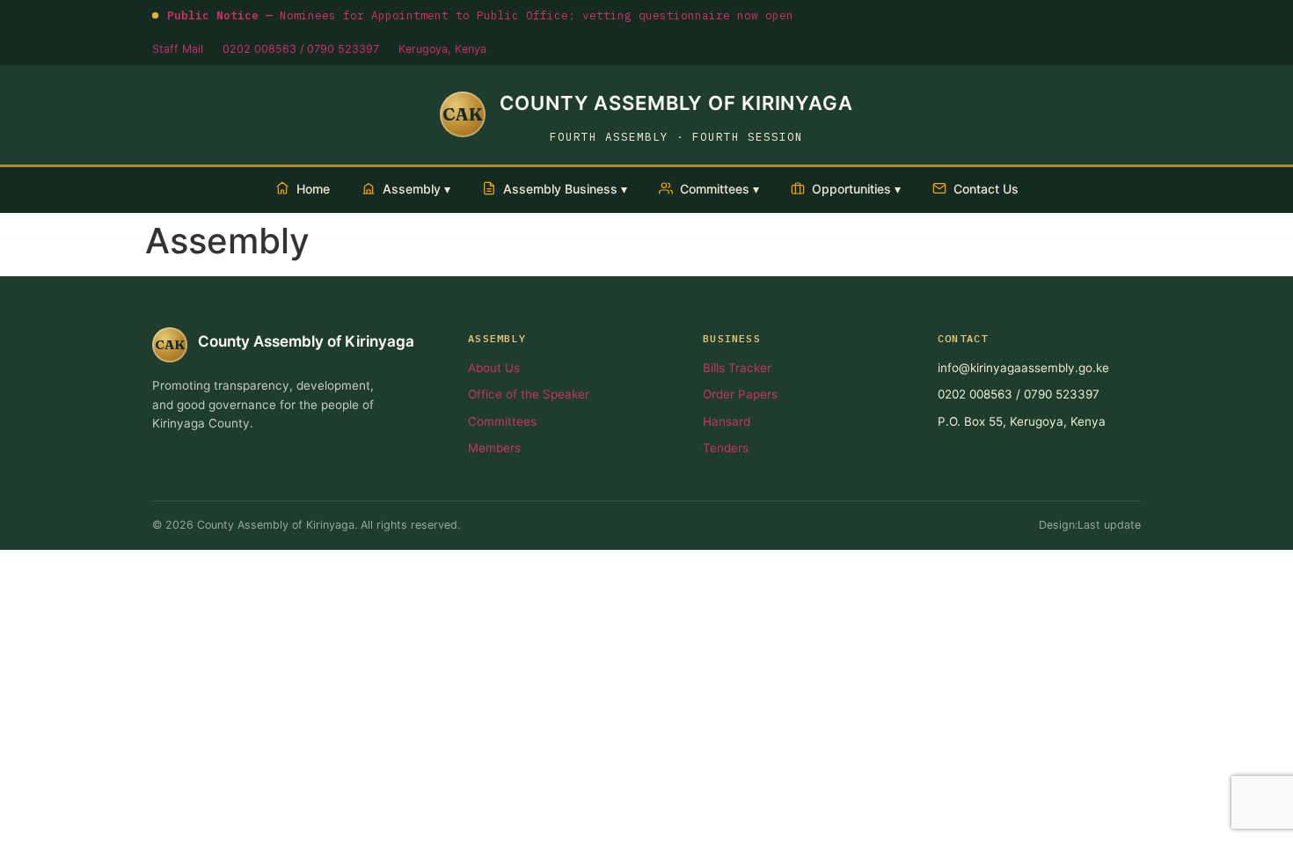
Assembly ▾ (416, 188)
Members (494, 448)
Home (313, 188)
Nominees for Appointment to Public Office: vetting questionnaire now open (480, 15)
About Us (494, 368)
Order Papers (740, 394)
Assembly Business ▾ (565, 188)
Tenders (726, 448)
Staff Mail (177, 48)
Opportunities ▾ (856, 188)
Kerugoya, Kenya (442, 48)
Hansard (726, 421)
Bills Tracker (737, 368)
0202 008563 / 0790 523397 (301, 48)
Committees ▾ (719, 188)
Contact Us (986, 188)
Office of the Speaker (528, 394)
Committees (502, 421)
